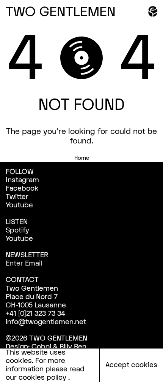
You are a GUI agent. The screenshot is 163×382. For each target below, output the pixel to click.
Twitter (17, 197)
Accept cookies (131, 365)
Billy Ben (73, 346)
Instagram (22, 180)
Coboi (41, 346)
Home (81, 158)
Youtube (19, 205)
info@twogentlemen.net (46, 322)
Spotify (17, 230)
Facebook (22, 188)
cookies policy (43, 377)
